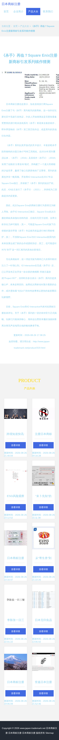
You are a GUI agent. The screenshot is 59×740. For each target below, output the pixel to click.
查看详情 (15, 445)
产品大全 (33, 11)
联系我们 (48, 11)
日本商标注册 (11, 4)
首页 (6, 11)
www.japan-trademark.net (32, 728)
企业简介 (18, 11)
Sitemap (49, 733)
